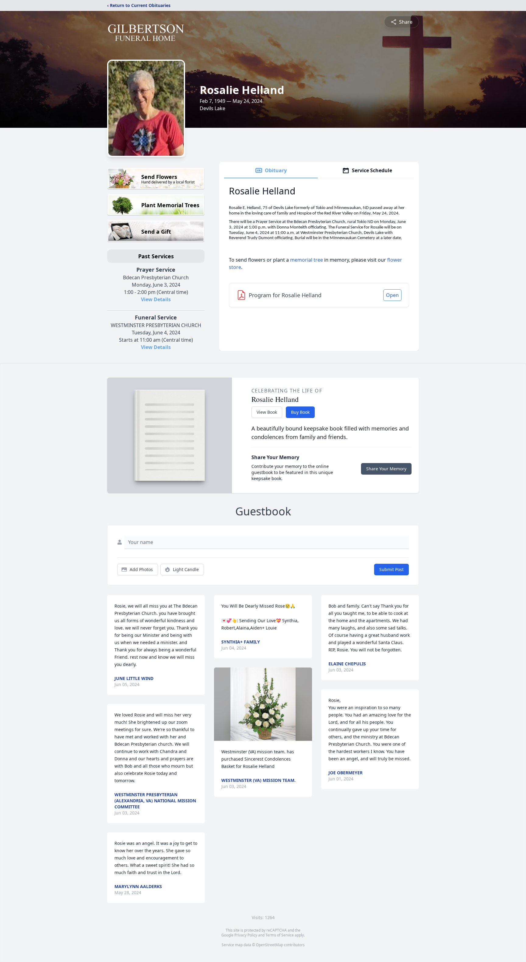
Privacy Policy (245, 935)
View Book (267, 412)
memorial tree (306, 259)
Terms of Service (279, 935)
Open (392, 295)
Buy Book (300, 412)
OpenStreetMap (269, 944)
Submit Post (391, 569)
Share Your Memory (386, 469)
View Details (156, 299)
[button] (263, 704)
